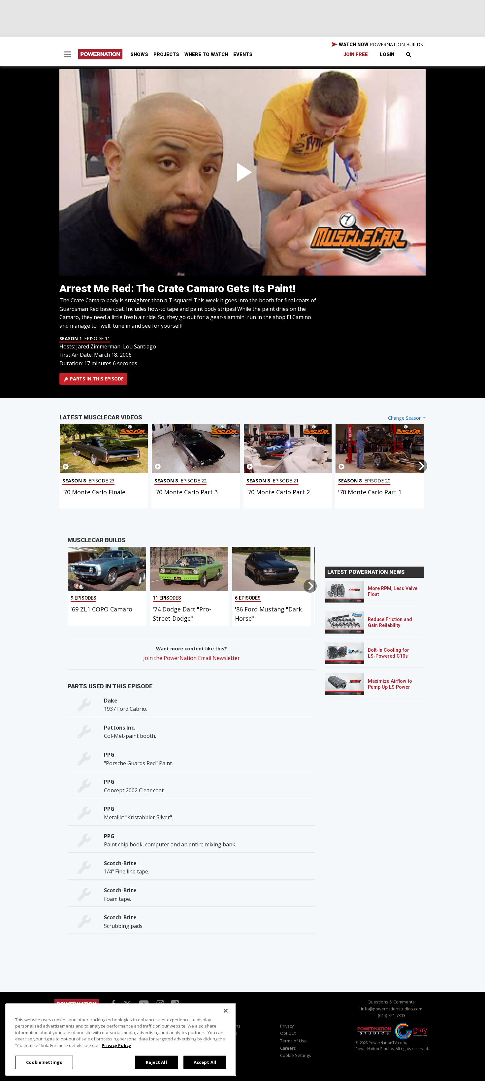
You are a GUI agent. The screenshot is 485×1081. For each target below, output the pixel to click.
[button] (67, 55)
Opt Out (288, 1033)
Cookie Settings (44, 1062)
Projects (166, 54)
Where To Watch (206, 54)
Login (387, 54)
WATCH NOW (380, 44)
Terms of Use (293, 1041)
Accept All (205, 1062)
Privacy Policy (116, 1045)
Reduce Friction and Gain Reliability (390, 622)
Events (242, 54)
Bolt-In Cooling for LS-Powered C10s (388, 653)
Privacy (287, 1026)
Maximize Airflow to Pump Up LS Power (390, 684)
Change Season (405, 418)
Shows (139, 54)
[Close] (225, 1010)
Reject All (156, 1062)
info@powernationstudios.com (391, 1009)
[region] (120, 1039)
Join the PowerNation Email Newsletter (191, 658)
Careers (288, 1048)
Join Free (355, 54)
